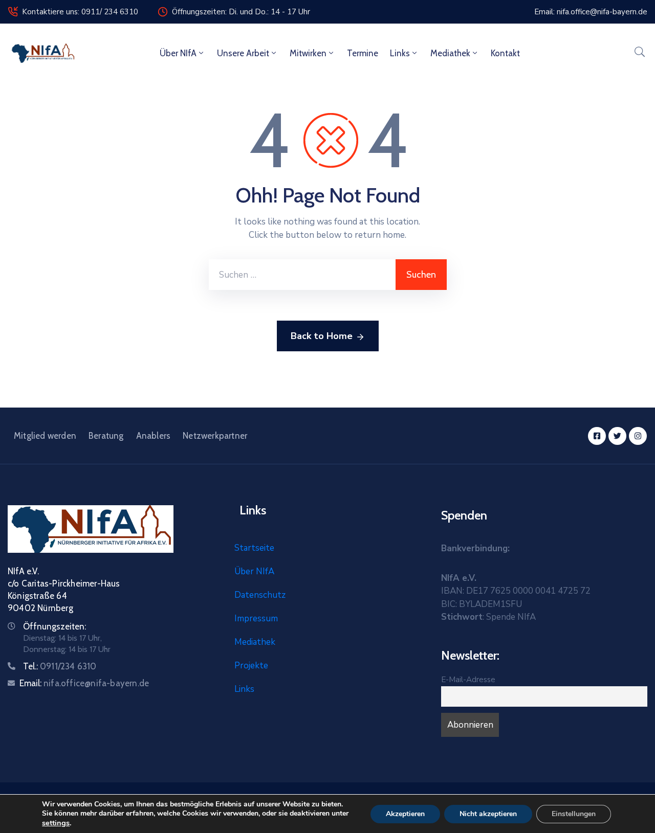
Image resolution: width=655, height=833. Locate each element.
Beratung (106, 436)
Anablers (153, 436)
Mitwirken (308, 53)
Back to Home (322, 336)
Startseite (254, 548)
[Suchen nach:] (302, 274)
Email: (84, 683)
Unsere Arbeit (243, 53)
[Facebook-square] (597, 436)
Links (400, 53)
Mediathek (450, 53)
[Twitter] (617, 436)
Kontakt (505, 53)
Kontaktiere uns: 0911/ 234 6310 (80, 12)
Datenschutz (260, 595)
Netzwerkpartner (215, 436)
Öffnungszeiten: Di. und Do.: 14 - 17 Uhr (241, 12)
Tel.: (60, 666)
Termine (362, 53)
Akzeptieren (405, 814)
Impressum (256, 618)
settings (56, 822)
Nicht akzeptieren (488, 814)
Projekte (251, 665)
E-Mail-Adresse (468, 679)
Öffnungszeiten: (54, 626)
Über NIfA (178, 53)
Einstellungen (574, 814)
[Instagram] (638, 436)
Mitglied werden (45, 436)
